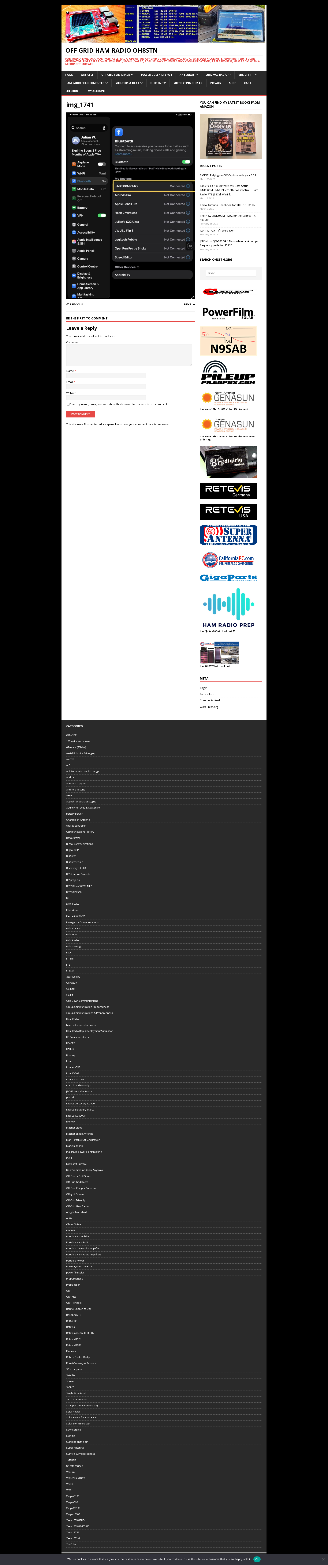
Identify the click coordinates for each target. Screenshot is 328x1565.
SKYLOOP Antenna (77, 1399)
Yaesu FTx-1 (73, 1538)
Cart (247, 83)
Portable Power (75, 1260)
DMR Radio (72, 904)
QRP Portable (74, 1302)
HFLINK (70, 1049)
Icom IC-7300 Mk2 (76, 1079)
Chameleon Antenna (78, 819)
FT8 (68, 964)
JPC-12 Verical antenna (79, 1091)
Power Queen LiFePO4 (156, 75)
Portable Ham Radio (77, 1242)
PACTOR (71, 1230)
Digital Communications (79, 844)
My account (97, 91)
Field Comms (73, 928)
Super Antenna (75, 1447)
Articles (87, 75)
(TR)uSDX (71, 735)
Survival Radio (216, 75)
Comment (72, 342)
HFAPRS (70, 1043)
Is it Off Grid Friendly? (78, 1085)
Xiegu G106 (72, 1496)
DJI (67, 898)
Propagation (73, 1284)
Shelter (70, 1381)
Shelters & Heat (127, 83)
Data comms (73, 837)
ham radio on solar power (81, 1025)
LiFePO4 (70, 1121)
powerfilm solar (75, 1272)
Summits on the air (77, 1441)
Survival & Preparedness (80, 1453)
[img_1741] (130, 297)
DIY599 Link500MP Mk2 (79, 886)
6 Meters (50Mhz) (76, 747)
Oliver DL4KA (73, 1224)
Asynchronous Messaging (81, 801)
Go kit (69, 995)
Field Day (71, 934)
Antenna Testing (75, 789)
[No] (323, 1559)
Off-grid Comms (75, 1194)
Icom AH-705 (73, 1067)
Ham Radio (72, 1019)
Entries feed (207, 694)
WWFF (69, 1490)
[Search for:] (231, 273)
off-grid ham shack (77, 1212)
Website (71, 393)
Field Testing (73, 946)
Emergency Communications (82, 922)
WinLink (70, 1472)
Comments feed (210, 700)
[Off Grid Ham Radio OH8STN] (164, 40)
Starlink (70, 1435)
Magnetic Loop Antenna (79, 1133)
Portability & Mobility (78, 1236)
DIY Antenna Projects (78, 874)
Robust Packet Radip (78, 1357)
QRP (68, 1290)
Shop (232, 83)
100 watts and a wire (78, 741)
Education (72, 910)
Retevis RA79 (73, 1339)
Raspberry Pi (73, 1315)
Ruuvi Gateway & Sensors (81, 1363)
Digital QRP (72, 850)
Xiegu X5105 (73, 1508)
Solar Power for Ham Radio (81, 1417)
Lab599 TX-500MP (76, 1115)
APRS (69, 795)
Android (70, 777)
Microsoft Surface (76, 1164)
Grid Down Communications (82, 1000)
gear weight (73, 976)
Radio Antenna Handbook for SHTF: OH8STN (227, 205)
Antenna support (76, 783)
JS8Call (70, 1097)
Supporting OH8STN (188, 83)
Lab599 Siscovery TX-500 (80, 1109)
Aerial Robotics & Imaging (80, 753)
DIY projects (73, 880)
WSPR (69, 1484)
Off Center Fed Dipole (78, 1176)
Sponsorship (73, 1429)
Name (70, 371)
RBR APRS (71, 1321)
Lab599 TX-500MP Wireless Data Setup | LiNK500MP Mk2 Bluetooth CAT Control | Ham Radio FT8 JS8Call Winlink (229, 190)
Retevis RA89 (73, 1345)
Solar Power (73, 1411)
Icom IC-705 (72, 1073)
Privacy (215, 83)
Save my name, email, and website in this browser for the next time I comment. (119, 404)
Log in (203, 688)
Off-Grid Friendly (75, 1200)
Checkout (72, 91)
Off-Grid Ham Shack (115, 75)
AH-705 (70, 759)
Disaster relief (74, 862)
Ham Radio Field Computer (84, 83)
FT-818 (69, 958)
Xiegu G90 (72, 1502)
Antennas (187, 75)
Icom (69, 1061)
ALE (68, 765)
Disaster (71, 856)
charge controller (76, 825)
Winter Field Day (75, 1478)
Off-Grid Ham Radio (77, 1206)
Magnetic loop (74, 1127)
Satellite (71, 1375)
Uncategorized (74, 1466)
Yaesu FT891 (73, 1532)
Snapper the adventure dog (82, 1405)
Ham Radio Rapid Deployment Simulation (89, 1031)
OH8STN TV (158, 83)
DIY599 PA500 (73, 892)
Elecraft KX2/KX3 (75, 916)
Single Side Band (76, 1393)
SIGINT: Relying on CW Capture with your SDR (228, 175)
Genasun (71, 982)
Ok (257, 1559)
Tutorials (71, 1459)
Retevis (70, 1327)
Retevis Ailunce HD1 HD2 (80, 1333)
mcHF (69, 1158)
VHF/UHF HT (246, 75)
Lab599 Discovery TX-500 (80, 1103)
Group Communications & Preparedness (89, 1013)
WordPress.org (209, 707)
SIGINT (70, 1387)
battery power (74, 813)
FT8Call (70, 970)
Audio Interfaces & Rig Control (83, 807)
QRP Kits (71, 1296)
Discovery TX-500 (76, 868)
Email (70, 382)
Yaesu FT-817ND (75, 1520)
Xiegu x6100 (73, 1514)
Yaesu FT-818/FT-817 (77, 1526)
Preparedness (74, 1278)
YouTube (71, 1544)
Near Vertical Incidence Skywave (85, 1170)
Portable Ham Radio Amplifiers (83, 1254)
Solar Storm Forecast (78, 1423)
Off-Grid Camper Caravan (81, 1188)
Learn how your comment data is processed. (142, 424)
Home (69, 75)
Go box (70, 988)
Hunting (70, 1055)
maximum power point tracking (84, 1151)
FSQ (68, 952)
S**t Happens (74, 1369)
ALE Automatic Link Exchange (82, 771)
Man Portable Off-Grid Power (83, 1139)
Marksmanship (75, 1146)
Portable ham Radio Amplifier (83, 1248)
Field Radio (72, 940)
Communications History (80, 831)
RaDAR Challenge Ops (78, 1308)
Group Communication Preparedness (87, 1007)
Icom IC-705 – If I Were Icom (217, 230)
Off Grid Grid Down (77, 1182)
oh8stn (70, 1218)
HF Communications (77, 1037)
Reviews (71, 1351)
